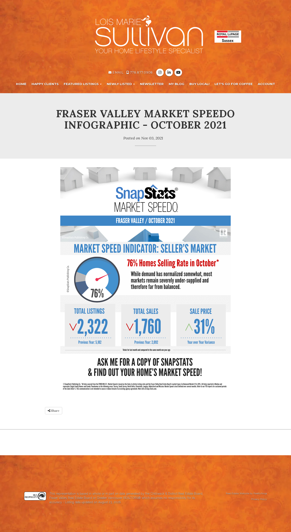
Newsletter (152, 84)
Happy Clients (45, 84)
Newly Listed (120, 84)
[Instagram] (160, 72)
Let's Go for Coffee (234, 84)
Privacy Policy (259, 499)
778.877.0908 (141, 72)
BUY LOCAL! (199, 84)
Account (266, 84)
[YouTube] (178, 72)
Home (21, 84)
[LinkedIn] (169, 72)
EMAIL (117, 72)
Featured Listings (81, 84)
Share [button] (54, 411)
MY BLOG (176, 84)
